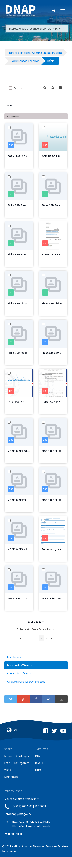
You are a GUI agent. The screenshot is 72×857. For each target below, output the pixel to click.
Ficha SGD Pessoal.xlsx (21, 352)
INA (37, 756)
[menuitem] (36, 657)
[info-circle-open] (52, 88)
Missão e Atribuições (17, 756)
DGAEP (39, 763)
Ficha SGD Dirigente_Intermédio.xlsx (30, 303)
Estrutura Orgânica (16, 763)
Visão (7, 770)
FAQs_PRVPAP (16, 402)
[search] (45, 88)
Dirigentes (11, 776)
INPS (38, 770)
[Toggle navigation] (41, 11)
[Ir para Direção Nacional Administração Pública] (20, 10)
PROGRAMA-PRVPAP (53, 402)
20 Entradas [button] (35, 621)
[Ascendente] (22, 88)
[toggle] (16, 88)
